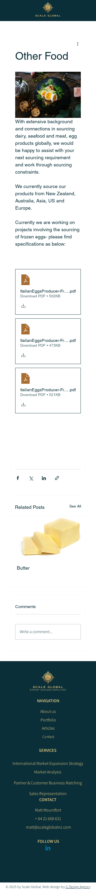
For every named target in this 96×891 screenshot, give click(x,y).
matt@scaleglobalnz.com (48, 827)
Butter (23, 568)
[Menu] (87, 10)
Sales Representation (48, 793)
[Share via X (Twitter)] (30, 478)
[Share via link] (56, 478)
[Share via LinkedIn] (43, 478)
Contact (48, 736)
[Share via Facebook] (17, 478)
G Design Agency (78, 886)
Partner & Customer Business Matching (48, 783)
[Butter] (48, 537)
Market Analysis (47, 772)
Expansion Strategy (66, 763)
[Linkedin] (48, 848)
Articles (48, 728)
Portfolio (48, 720)
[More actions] (77, 44)
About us (48, 711)
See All (75, 506)
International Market (31, 763)
